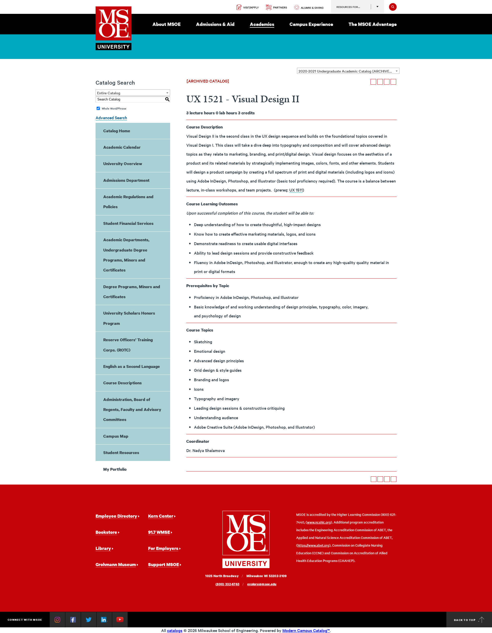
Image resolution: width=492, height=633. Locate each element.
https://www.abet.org (313, 545)
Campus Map (115, 436)
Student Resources (121, 452)
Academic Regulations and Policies (128, 201)
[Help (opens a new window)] (393, 82)
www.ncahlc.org (319, 522)
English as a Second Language (131, 366)
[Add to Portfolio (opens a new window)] (373, 82)
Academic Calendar (122, 147)
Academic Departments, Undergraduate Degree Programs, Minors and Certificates (126, 255)
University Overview (122, 163)
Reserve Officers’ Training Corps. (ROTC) (128, 345)
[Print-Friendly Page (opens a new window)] (386, 82)
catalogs (174, 630)
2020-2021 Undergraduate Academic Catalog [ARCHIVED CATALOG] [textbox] (349, 71)
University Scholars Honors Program (129, 318)
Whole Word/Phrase (114, 108)
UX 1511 (296, 190)
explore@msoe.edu (261, 584)
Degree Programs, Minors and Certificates (131, 291)
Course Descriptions (122, 383)
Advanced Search (111, 117)
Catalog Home (116, 131)
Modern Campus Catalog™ (306, 630)
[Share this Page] (380, 82)
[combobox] (348, 71)
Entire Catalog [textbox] (108, 92)
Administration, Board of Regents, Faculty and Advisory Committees (132, 410)
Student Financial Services (128, 223)
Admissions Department (126, 180)
